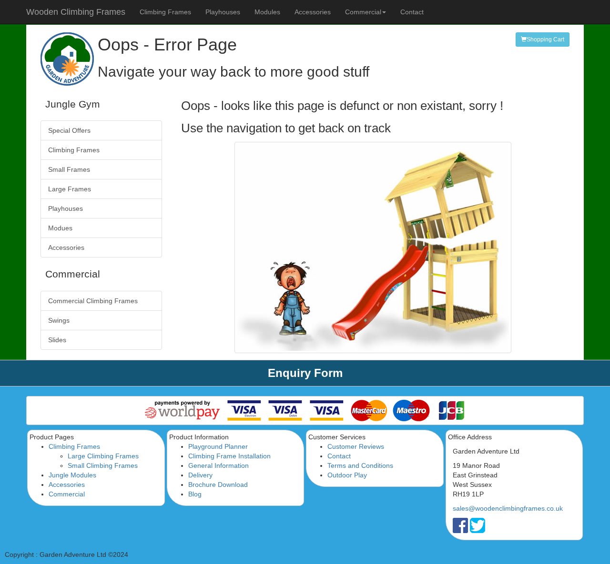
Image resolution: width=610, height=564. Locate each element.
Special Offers (69, 130)
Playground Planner (218, 446)
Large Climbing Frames (103, 456)
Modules (267, 12)
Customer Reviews (355, 446)
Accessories (313, 12)
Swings (59, 320)
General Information (218, 465)
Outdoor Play (347, 475)
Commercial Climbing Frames (93, 301)
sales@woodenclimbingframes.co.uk (508, 508)
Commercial (67, 494)
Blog (195, 494)
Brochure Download (218, 484)
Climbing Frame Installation (229, 456)
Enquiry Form (305, 372)
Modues (60, 228)
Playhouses (222, 12)
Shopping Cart (545, 39)
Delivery (200, 475)
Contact (412, 12)
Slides (57, 340)
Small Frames (69, 169)
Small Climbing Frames (103, 465)
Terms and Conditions (360, 465)
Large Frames (69, 189)
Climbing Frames (165, 12)
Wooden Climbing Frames (75, 12)
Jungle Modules (72, 475)
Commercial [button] (363, 12)
